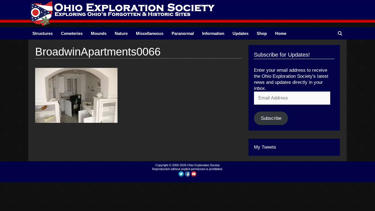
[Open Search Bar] (340, 33)
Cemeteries (72, 33)
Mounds (99, 33)
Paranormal (183, 33)
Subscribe (271, 118)
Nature (121, 33)
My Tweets (265, 147)
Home (280, 33)
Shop (262, 33)
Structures (42, 33)
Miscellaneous (149, 33)
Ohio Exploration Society (203, 165)
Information (213, 33)
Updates (240, 33)
